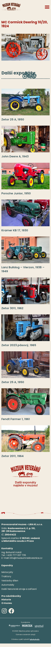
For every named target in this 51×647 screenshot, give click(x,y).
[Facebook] (11, 611)
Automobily (7, 584)
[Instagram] (4, 611)
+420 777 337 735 (16, 555)
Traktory (6, 576)
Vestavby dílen (9, 580)
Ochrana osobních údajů (25, 634)
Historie (6, 599)
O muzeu (6, 603)
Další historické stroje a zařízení (19, 589)
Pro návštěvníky (11, 596)
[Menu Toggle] (47, 6)
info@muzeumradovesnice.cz (26, 558)
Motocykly (7, 572)
